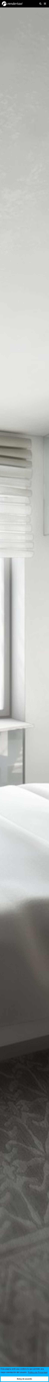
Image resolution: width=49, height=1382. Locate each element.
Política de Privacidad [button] (37, 1372)
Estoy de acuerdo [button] (24, 1379)
